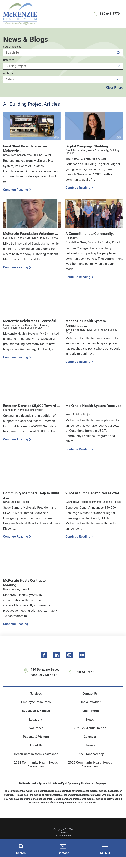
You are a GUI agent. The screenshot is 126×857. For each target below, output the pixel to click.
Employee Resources (36, 702)
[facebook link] (44, 655)
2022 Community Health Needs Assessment (36, 764)
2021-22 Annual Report (90, 728)
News (90, 719)
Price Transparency (90, 754)
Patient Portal (90, 711)
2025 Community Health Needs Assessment (90, 764)
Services (36, 693)
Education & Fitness (36, 711)
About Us (36, 745)
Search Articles (12, 46)
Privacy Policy (63, 835)
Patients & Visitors (36, 737)
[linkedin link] (56, 655)
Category (8, 60)
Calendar (90, 737)
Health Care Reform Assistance (36, 754)
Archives (8, 73)
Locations (36, 719)
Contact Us (90, 693)
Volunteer (36, 728)
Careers (90, 745)
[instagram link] (69, 655)
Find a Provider (90, 702)
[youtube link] (82, 655)
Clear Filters (114, 87)
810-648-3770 (110, 14)
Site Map (63, 832)
